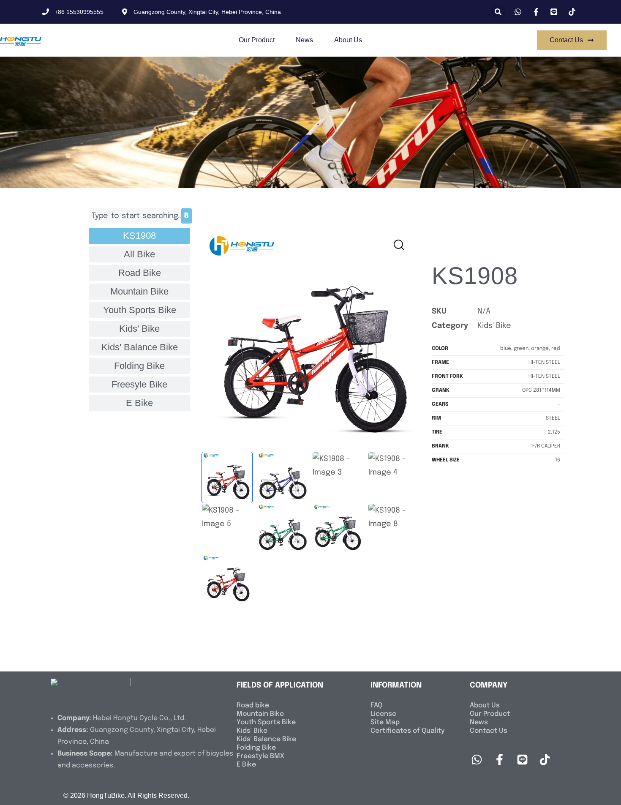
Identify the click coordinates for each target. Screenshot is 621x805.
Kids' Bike (494, 326)
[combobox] (135, 215)
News (304, 40)
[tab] (139, 236)
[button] (498, 12)
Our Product (257, 40)
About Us (348, 40)
